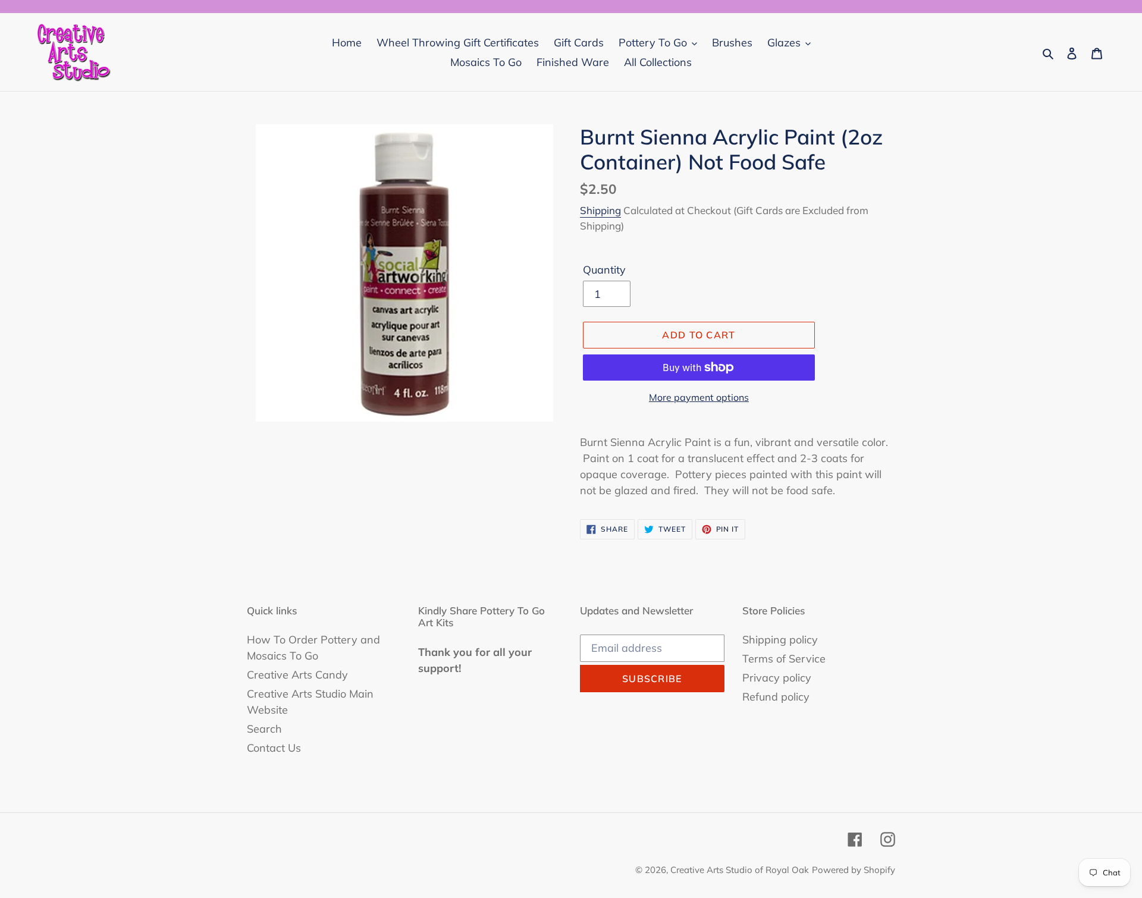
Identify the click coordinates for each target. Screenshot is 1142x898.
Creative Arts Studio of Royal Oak (739, 869)
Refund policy (776, 697)
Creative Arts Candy (297, 675)
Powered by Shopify (853, 869)
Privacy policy (776, 678)
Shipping (600, 210)
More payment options (699, 397)
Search (264, 729)
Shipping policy (780, 639)
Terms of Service (784, 658)
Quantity (604, 270)
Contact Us (274, 748)
